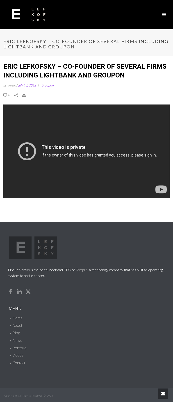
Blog (16, 332)
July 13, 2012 (27, 85)
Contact (19, 362)
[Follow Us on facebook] (10, 292)
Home (18, 318)
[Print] (26, 95)
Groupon (47, 85)
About (17, 325)
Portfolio (20, 347)
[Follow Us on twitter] (28, 292)
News (17, 340)
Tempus (82, 270)
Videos (18, 355)
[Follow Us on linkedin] (19, 292)
